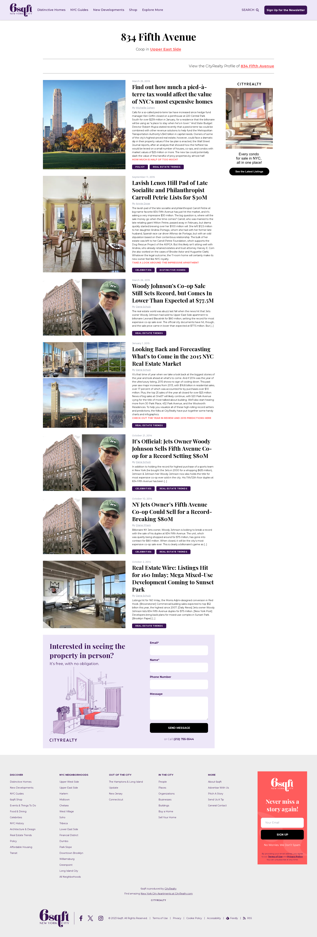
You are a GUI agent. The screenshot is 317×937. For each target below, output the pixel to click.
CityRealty (170, 888)
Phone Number (160, 677)
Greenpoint (65, 864)
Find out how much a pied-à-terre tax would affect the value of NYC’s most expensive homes (172, 94)
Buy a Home (165, 811)
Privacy (177, 918)
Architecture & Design (22, 829)
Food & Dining (18, 811)
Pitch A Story (215, 793)
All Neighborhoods (70, 876)
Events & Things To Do (23, 805)
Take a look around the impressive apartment (165, 262)
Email (154, 642)
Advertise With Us (218, 787)
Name (154, 660)
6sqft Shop (16, 799)
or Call (179, 739)
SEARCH (248, 10)
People (162, 781)
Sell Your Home (167, 817)
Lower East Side (68, 829)
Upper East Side (165, 49)
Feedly (234, 918)
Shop (133, 10)
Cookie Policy (194, 918)
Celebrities (143, 270)
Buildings (163, 805)
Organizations (166, 793)
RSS (249, 918)
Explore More (152, 10)
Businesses (164, 799)
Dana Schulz (143, 306)
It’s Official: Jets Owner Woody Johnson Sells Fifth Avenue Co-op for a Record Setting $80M (172, 448)
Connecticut (116, 799)
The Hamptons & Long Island (126, 781)
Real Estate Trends (166, 167)
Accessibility (214, 918)
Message (156, 694)
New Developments (108, 10)
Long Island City (68, 870)
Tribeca (63, 823)
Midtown (64, 799)
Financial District (68, 835)
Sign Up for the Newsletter (286, 10)
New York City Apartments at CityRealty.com (167, 893)
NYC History (17, 823)
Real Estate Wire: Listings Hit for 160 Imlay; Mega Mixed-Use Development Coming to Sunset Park (173, 578)
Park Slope (65, 847)
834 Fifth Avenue (257, 66)
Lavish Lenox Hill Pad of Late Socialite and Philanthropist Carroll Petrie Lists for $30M (170, 190)
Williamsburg (66, 858)
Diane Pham (143, 525)
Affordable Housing (21, 847)
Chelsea (64, 805)
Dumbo (63, 841)
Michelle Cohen (145, 107)
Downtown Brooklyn (71, 853)
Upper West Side (69, 781)
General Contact (217, 805)
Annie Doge (143, 203)
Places (162, 787)
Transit (13, 853)
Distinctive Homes (51, 10)
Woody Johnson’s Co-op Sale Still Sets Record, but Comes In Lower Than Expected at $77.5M (173, 293)
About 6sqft (215, 781)
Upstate (113, 787)
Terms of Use (275, 856)
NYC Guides (79, 10)
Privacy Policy (295, 856)
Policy (140, 167)
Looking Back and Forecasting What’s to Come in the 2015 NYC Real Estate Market (172, 356)
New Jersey (116, 793)
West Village (66, 811)
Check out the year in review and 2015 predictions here (171, 418)
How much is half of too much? (155, 159)
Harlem (63, 793)
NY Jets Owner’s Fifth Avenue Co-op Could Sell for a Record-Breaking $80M (172, 512)
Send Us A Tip (216, 799)
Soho (62, 817)
